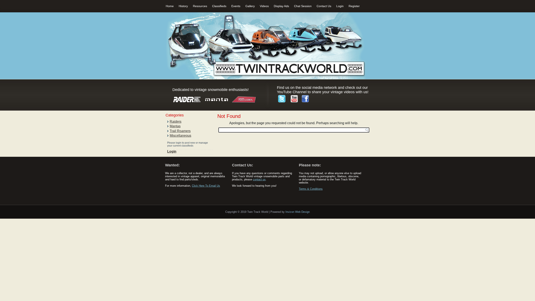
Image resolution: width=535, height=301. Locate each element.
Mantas (175, 126)
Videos (264, 6)
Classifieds (219, 6)
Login (340, 6)
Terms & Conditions (311, 188)
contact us (259, 179)
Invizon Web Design (297, 211)
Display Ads (281, 6)
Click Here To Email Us (206, 185)
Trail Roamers (180, 131)
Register (354, 6)
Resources (200, 6)
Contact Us (324, 6)
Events (235, 6)
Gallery (250, 6)
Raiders (175, 121)
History (183, 6)
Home (170, 6)
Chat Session (303, 6)
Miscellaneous (180, 135)
